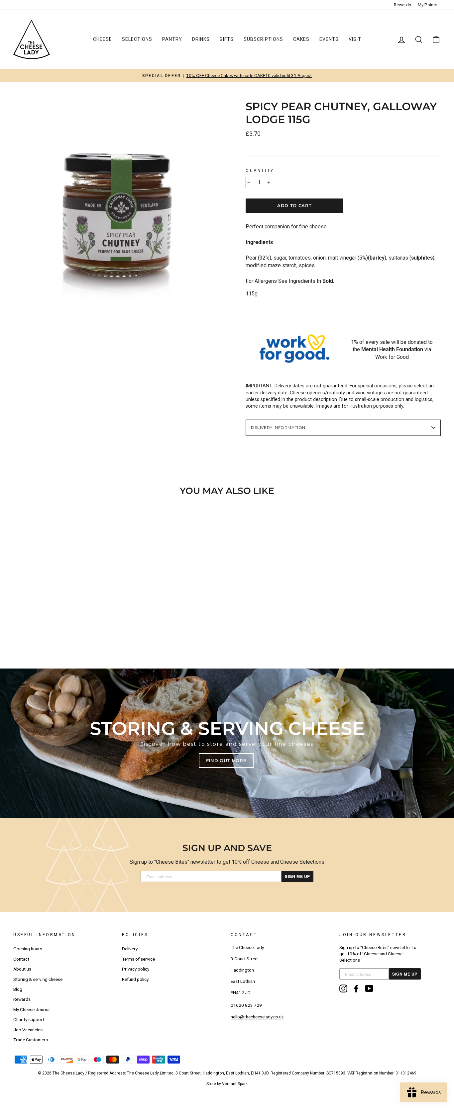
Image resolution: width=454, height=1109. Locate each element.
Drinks (201, 39)
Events (329, 39)
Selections (137, 39)
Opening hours (27, 948)
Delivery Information (278, 427)
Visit (355, 39)
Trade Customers (30, 1039)
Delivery (130, 948)
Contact (21, 959)
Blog (17, 989)
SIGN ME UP (297, 876)
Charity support (28, 1019)
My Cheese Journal (32, 1009)
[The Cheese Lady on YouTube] (369, 988)
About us (22, 969)
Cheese (102, 39)
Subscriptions (263, 39)
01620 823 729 (246, 1005)
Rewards (402, 4)
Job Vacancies (28, 1029)
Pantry (172, 39)
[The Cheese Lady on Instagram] (343, 988)
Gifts (227, 39)
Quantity (260, 170)
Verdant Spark (235, 1083)
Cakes (301, 39)
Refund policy (135, 979)
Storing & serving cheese (37, 979)
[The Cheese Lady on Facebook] (356, 988)
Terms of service (138, 959)
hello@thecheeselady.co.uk (257, 1016)
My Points (427, 4)
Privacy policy (135, 969)
